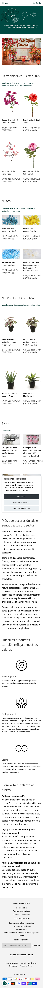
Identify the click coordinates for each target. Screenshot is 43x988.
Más (6, 3)
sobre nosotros (21, 908)
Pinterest (29, 955)
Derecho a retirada (26, 966)
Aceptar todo (21, 497)
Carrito (38, 3)
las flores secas (21, 929)
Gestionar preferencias (21, 508)
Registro (36, 945)
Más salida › (6, 430)
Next (39, 51)
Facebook (22, 955)
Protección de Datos (11, 963)
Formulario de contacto (21, 911)
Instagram (14, 955)
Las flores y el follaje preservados (21, 923)
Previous (3, 51)
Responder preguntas (21, 914)
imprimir (23, 963)
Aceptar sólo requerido (21, 502)
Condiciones (32, 963)
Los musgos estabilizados (21, 926)
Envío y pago (13, 966)
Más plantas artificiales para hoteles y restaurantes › (21, 305)
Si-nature (22, 974)
